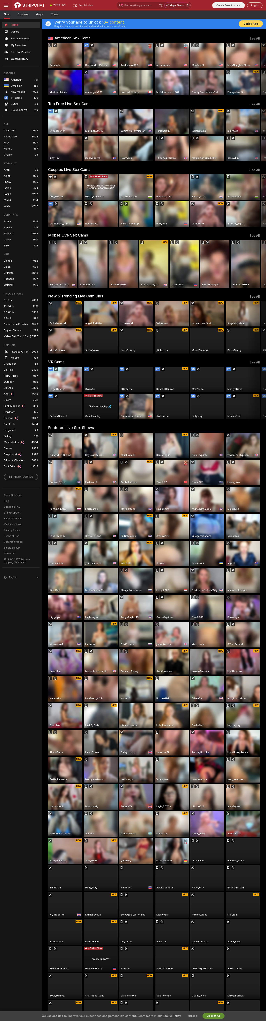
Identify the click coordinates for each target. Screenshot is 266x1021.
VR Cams (56, 362)
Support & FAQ (12, 507)
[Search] (161, 5)
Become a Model (13, 542)
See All (254, 38)
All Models (10, 553)
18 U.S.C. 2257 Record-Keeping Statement (17, 561)
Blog (6, 501)
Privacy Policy (12, 530)
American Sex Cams (73, 38)
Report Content (12, 518)
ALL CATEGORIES (23, 477)
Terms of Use (11, 536)
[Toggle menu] (6, 5)
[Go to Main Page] (29, 5)
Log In (254, 5)
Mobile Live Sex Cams (68, 235)
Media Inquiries (12, 524)
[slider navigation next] (256, 69)
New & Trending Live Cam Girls (75, 296)
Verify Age (251, 23)
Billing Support (12, 512)
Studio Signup (12, 547)
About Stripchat (12, 495)
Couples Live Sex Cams (69, 169)
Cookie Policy (171, 1015)
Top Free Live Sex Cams (70, 103)
